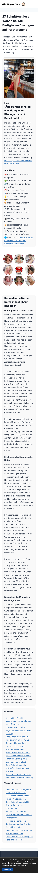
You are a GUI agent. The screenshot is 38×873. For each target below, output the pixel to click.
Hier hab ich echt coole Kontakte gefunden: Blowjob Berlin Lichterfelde (18, 824)
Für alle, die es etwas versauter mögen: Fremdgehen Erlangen (18, 240)
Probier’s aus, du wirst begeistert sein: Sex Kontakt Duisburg (18, 730)
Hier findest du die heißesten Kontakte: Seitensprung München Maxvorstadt (18, 759)
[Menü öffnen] (35, 4)
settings (23, 866)
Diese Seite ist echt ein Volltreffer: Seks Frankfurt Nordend (17, 768)
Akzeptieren (7, 869)
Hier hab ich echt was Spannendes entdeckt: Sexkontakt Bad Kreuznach (18, 749)
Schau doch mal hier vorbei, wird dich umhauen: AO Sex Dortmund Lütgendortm (18, 740)
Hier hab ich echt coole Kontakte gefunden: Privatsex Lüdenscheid (19, 814)
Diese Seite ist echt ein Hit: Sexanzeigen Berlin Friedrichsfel (17, 805)
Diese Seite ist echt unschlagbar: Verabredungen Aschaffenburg (18, 721)
